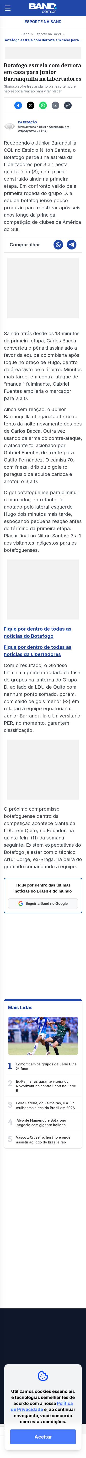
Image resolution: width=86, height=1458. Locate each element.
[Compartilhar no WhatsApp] (43, 105)
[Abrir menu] (7, 8)
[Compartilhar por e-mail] (55, 105)
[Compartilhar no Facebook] (18, 105)
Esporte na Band (48, 34)
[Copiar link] (68, 105)
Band (26, 34)
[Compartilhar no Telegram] (71, 244)
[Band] (43, 8)
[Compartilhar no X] (30, 105)
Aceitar (43, 1437)
